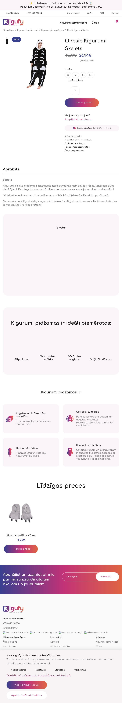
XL (90, 75)
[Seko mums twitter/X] (71, 632)
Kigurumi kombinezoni (73, 23)
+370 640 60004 (34, 13)
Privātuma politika (60, 646)
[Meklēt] (107, 22)
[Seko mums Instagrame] (43, 632)
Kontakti (115, 13)
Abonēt (106, 577)
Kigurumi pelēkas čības (20, 535)
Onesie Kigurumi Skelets (78, 30)
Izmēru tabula (75, 80)
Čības (95, 23)
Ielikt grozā (84, 103)
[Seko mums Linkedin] (96, 632)
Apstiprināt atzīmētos (26, 695)
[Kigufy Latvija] (13, 23)
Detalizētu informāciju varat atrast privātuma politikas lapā (39, 675)
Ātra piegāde (73, 13)
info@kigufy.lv (12, 13)
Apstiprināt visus (27, 685)
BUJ (102, 13)
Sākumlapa (8, 30)
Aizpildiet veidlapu (78, 119)
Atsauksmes (9, 646)
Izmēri (89, 13)
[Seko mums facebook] (15, 632)
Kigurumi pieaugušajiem (52, 30)
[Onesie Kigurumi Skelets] (6, 41)
